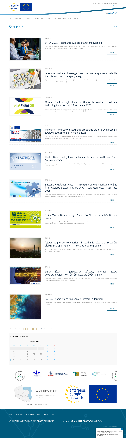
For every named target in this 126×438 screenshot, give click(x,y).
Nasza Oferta (28, 18)
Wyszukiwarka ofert (60, 18)
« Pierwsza (20, 329)
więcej (112, 52)
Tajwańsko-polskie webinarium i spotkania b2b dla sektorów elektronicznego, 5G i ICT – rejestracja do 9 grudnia (81, 244)
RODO (52, 414)
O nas (10, 18)
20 (44, 329)
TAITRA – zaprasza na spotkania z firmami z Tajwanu (74, 299)
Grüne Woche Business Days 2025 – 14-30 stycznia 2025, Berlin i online (81, 216)
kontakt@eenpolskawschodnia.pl (86, 421)
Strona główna (11, 33)
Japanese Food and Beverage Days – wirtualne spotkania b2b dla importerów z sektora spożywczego (81, 75)
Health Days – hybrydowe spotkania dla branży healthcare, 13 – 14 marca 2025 (81, 158)
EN (116, 6)
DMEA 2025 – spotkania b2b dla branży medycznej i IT (75, 42)
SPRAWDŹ (26, 404)
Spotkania (17, 33)
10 (41, 329)
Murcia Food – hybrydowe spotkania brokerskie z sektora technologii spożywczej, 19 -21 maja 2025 (81, 104)
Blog (69, 18)
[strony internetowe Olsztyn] (113, 426)
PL (113, 6)
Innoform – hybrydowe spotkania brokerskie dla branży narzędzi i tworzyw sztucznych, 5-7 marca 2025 (81, 131)
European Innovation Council (43, 18)
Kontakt (76, 18)
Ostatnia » (53, 329)
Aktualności (18, 18)
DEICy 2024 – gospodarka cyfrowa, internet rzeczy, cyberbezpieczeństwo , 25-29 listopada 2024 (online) (81, 273)
